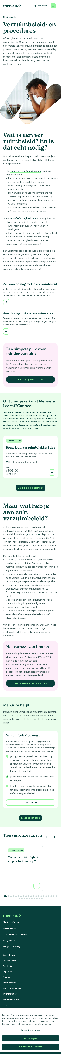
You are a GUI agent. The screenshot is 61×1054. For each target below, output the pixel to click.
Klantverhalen (9, 982)
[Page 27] (32, 898)
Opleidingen (9, 955)
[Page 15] (41, 896)
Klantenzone (43, 5)
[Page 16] (43, 896)
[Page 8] (23, 896)
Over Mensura (10, 993)
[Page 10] (28, 896)
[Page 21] (56, 896)
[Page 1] (5, 896)
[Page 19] (51, 896)
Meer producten (30, 817)
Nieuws (6, 977)
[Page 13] (36, 896)
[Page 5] (16, 896)
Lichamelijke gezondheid (15, 934)
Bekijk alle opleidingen (30, 487)
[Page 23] (22, 898)
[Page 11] (31, 896)
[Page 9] (26, 896)
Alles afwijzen (30, 1038)
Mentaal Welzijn (11, 922)
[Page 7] (21, 896)
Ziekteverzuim (9, 17)
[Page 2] (8, 896)
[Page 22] (19, 898)
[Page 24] (24, 898)
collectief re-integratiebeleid (25, 170)
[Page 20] (53, 896)
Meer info (29, 802)
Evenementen (9, 960)
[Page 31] (42, 898)
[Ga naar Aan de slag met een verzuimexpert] (6, 331)
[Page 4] (13, 896)
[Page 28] (34, 898)
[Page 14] (38, 896)
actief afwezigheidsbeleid (24, 218)
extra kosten (34, 534)
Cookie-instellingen (30, 1030)
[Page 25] (27, 898)
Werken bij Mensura (12, 999)
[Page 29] (37, 898)
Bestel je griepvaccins (29, 379)
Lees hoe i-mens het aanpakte (29, 683)
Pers (5, 1004)
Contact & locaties (12, 988)
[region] (30, 1030)
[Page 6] (18, 896)
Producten (8, 966)
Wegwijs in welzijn (12, 946)
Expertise (7, 971)
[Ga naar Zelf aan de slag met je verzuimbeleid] (6, 302)
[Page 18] (48, 896)
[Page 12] (33, 896)
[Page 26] (29, 898)
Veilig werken (9, 940)
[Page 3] (11, 896)
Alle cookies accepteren (30, 1046)
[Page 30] (39, 898)
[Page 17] (46, 896)
